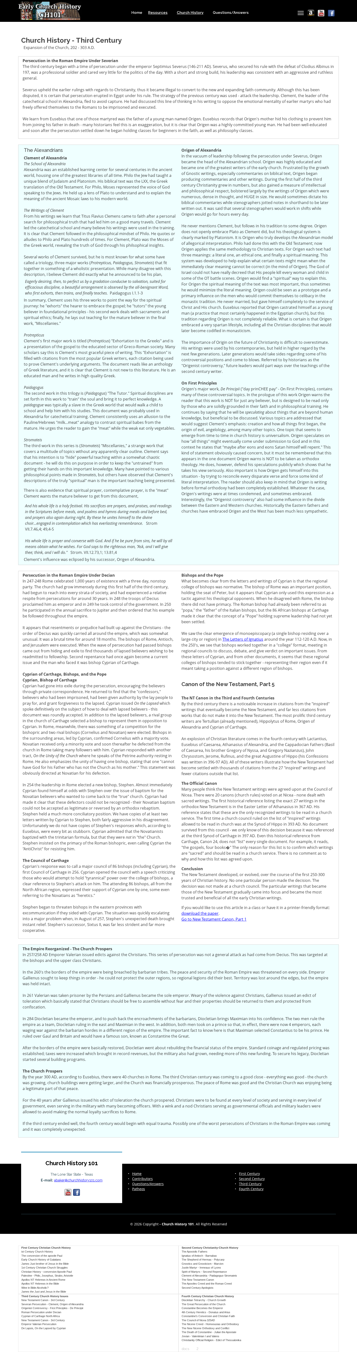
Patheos (138, 1189)
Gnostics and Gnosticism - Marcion (202, 1263)
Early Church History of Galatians (41, 1259)
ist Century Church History (37, 1251)
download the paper (200, 913)
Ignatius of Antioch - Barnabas (199, 1255)
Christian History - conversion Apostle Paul (46, 1271)
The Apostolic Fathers (194, 1251)
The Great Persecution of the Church (203, 1304)
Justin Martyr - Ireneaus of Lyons (201, 1267)
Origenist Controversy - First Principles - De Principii (52, 1308)
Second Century (252, 1178)
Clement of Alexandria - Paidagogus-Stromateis (209, 1275)
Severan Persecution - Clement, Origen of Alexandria (52, 1304)
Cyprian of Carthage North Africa (40, 1316)
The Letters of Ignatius (242, 639)
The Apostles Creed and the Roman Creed (207, 1283)
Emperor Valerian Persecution (38, 1324)
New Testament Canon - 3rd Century (43, 1300)
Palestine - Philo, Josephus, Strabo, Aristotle (47, 1275)
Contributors (142, 1178)
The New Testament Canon (198, 1279)
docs (185, 1349)
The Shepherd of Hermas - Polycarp (203, 1259)
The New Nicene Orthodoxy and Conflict (205, 1328)
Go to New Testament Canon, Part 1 (213, 919)
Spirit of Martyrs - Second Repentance (204, 1271)
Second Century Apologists (197, 1287)
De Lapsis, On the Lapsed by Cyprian (43, 1328)
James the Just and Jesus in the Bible (43, 1291)
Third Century (250, 1184)
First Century (249, 1173)
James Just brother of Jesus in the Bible (45, 1263)
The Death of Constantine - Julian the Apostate (209, 1332)
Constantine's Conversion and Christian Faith (208, 1316)
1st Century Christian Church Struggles (44, 1267)
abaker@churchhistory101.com (78, 1180)
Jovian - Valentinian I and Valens (200, 1336)
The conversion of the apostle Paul (41, 1255)
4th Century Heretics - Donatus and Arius (206, 1312)
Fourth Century (251, 1189)
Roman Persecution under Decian (41, 1312)
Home (136, 12)
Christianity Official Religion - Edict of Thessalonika (211, 1340)
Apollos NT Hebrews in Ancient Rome (43, 1279)
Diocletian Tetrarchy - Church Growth (204, 1300)
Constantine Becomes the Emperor (202, 1308)
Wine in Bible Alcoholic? (35, 1287)
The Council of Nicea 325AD (198, 1320)
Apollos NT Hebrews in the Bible (40, 1283)
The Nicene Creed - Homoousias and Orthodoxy (210, 1324)
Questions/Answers (231, 12)
